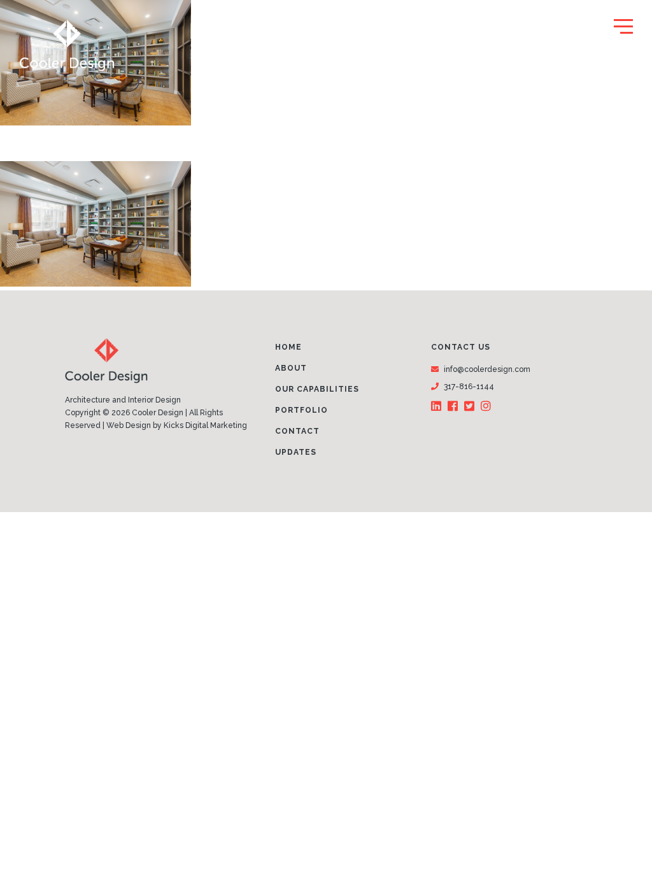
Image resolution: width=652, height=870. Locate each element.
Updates (295, 452)
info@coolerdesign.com (487, 369)
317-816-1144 (469, 386)
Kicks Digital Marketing (205, 425)
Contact (297, 431)
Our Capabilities (317, 389)
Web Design (128, 425)
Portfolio (301, 410)
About (291, 368)
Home (288, 347)
